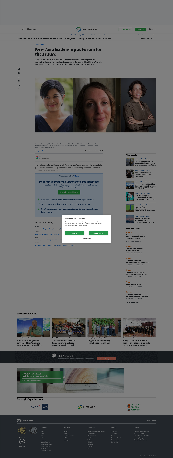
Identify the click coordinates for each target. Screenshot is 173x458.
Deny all (74, 233)
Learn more (68, 228)
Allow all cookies (98, 233)
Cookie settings (86, 238)
